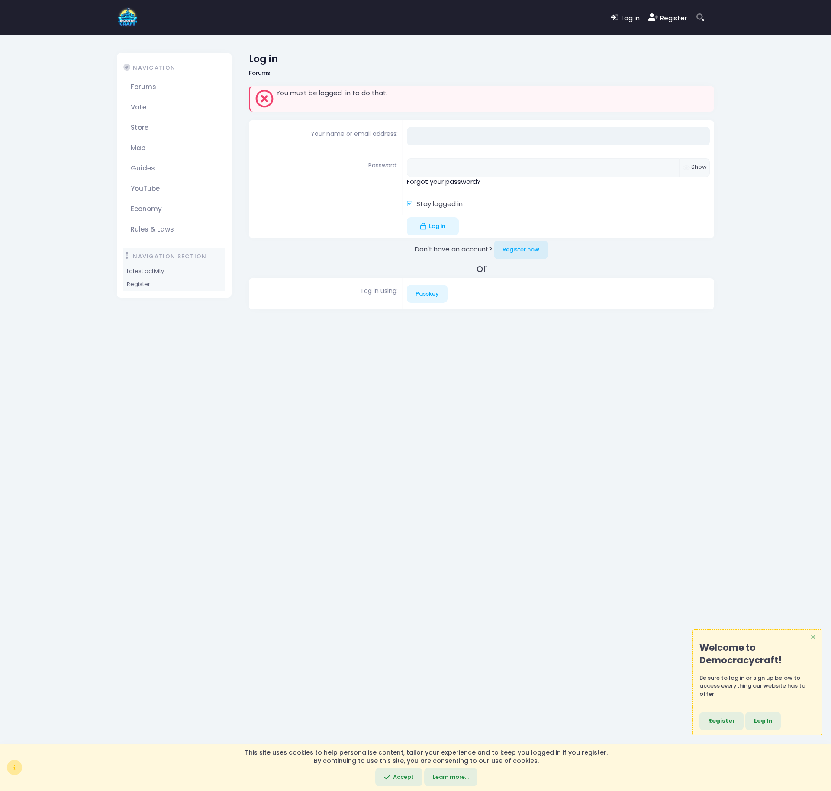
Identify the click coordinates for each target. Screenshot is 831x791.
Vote (138, 106)
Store (139, 127)
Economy (146, 208)
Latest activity (145, 271)
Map (138, 147)
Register (138, 284)
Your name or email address (353, 133)
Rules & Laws (152, 228)
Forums (143, 86)
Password (382, 165)
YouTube (145, 188)
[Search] (700, 18)
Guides (143, 167)
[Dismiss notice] (812, 638)
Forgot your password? (443, 181)
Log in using (378, 290)
